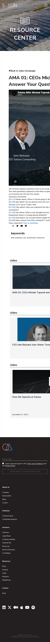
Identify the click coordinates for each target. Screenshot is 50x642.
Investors (41, 237)
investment (31, 237)
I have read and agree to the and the (24, 465)
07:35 (11, 207)
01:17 (11, 199)
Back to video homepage (22, 70)
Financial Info (6, 543)
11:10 (11, 212)
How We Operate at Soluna (26, 397)
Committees (6, 553)
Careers (5, 503)
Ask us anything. (30, 223)
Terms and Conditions (35, 464)
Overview (5, 532)
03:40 (11, 202)
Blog (4, 566)
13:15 (11, 217)
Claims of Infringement (34, 635)
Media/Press (6, 580)
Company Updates (8, 539)
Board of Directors (8, 550)
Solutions (6, 511)
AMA (12, 237)
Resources (6, 546)
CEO (24, 237)
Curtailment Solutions (9, 519)
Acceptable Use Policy (20, 635)
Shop (4, 593)
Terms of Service (27, 635)
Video (4, 573)
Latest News (6, 536)
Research (5, 577)
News (4, 499)
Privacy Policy (10, 466)
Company (5, 492)
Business (18, 237)
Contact (5, 588)
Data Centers (6, 496)
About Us (5, 487)
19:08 (11, 220)
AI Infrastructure (7, 516)
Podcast (5, 570)
